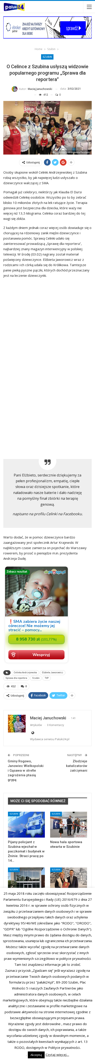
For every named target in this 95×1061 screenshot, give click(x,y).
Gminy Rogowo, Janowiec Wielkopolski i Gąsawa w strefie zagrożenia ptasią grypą (26, 770)
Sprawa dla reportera (16, 678)
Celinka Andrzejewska (25, 672)
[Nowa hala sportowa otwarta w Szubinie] (68, 825)
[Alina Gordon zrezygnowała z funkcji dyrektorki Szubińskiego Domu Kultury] (68, 880)
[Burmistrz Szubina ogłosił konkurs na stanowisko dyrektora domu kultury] (26, 880)
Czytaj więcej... (57, 1054)
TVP (47, 678)
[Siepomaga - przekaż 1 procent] (36, 663)
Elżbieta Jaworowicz (52, 672)
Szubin (47, 56)
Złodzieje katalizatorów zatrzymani (76, 766)
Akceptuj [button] (36, 1055)
